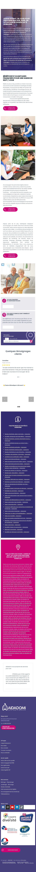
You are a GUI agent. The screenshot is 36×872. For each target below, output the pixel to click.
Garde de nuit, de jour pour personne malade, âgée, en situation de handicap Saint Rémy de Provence (17, 579)
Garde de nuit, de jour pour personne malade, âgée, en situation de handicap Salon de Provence (17, 595)
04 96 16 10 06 (7, 723)
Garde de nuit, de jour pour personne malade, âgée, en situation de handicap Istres (17, 586)
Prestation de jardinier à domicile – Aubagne (17, 454)
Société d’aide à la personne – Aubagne (16, 527)
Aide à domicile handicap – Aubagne (15, 511)
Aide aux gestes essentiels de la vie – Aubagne (18, 518)
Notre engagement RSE (7, 763)
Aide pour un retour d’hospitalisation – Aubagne (18, 513)
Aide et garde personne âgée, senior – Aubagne (19, 461)
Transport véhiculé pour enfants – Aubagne (17, 479)
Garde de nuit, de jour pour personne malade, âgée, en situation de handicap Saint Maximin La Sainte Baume (17, 621)
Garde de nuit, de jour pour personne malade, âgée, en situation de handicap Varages (17, 614)
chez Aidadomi (8, 727)
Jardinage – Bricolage (7, 784)
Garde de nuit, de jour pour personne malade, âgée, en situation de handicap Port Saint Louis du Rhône (17, 636)
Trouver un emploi (6, 750)
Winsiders (23, 860)
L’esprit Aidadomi (6, 743)
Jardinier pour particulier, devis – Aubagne (17, 457)
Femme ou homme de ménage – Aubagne (17, 482)
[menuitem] (8, 862)
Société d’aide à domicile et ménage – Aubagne (19, 488)
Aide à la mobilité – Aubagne (13, 516)
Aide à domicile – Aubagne (12, 525)
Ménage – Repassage (7, 782)
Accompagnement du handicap (10, 791)
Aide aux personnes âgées (8, 789)
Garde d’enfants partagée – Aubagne (15, 447)
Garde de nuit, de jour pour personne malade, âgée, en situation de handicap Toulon (17, 640)
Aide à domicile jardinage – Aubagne (15, 459)
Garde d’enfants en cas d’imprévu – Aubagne (18, 452)
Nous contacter (5, 752)
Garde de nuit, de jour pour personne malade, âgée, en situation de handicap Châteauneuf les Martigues (16, 632)
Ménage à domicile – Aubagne (14, 529)
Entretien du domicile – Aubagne (14, 491)
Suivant (31, 399)
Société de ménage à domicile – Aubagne (17, 532)
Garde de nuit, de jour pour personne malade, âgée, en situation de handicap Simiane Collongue (17, 607)
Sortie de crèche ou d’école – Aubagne (16, 470)
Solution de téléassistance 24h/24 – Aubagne (18, 500)
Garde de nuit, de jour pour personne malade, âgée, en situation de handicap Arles (17, 582)
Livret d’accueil (5, 767)
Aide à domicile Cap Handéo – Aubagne (16, 502)
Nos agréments (5, 765)
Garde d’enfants (5, 787)
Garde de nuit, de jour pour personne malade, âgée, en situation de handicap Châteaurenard (17, 575)
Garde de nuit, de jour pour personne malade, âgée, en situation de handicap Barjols (16, 625)
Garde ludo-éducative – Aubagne (14, 473)
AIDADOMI (10, 860)
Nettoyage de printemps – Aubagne (15, 493)
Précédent (4, 399)
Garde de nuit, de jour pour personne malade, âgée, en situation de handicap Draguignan (17, 644)
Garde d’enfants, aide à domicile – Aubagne (17, 434)
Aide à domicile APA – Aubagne (14, 504)
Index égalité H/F (5, 770)
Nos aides (4, 745)
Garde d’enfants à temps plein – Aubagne (17, 450)
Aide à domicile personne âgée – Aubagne (17, 464)
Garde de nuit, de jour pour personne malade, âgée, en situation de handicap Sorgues (17, 629)
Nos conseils (4, 748)
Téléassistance (5, 794)
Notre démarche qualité (8, 760)
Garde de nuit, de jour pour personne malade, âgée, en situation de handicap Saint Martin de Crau (18, 599)
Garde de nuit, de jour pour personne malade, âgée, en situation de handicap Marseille (18, 610)
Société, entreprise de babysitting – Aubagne (18, 436)
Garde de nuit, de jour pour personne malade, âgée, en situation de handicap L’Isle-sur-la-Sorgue (17, 618)
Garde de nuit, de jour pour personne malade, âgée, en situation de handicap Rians (17, 653)
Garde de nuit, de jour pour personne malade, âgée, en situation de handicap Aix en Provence (17, 603)
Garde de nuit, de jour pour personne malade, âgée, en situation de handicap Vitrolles (18, 592)
